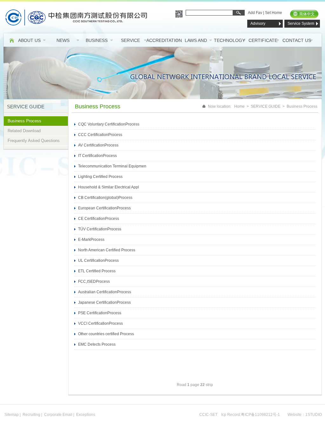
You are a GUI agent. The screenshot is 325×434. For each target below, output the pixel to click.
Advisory (257, 23)
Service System (301, 23)
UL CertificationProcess (98, 260)
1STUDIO (313, 414)
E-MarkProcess (91, 239)
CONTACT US (296, 40)
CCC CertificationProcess (100, 134)
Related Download (24, 130)
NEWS (63, 40)
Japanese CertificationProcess (104, 302)
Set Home (273, 12)
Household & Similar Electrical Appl (108, 187)
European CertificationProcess (104, 208)
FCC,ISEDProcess (94, 281)
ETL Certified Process (97, 271)
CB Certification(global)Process (105, 197)
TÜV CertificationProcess (99, 229)
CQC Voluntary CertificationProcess (108, 124)
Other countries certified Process (106, 334)
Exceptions (85, 414)
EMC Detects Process (97, 344)
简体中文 (307, 14)
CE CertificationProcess (98, 218)
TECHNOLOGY (229, 40)
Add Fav (255, 12)
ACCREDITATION (164, 40)
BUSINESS (97, 40)
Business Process (24, 121)
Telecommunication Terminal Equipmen (112, 166)
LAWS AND (196, 40)
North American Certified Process (106, 250)
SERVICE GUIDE (266, 106)
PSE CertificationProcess (99, 313)
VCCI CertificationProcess (100, 323)
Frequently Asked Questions (34, 140)
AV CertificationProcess (98, 145)
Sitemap (11, 414)
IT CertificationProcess (97, 155)
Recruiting (31, 414)
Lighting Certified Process (100, 176)
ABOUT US (29, 40)
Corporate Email (58, 414)
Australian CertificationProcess (104, 292)
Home (239, 106)
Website (295, 414)
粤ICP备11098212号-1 (260, 414)
